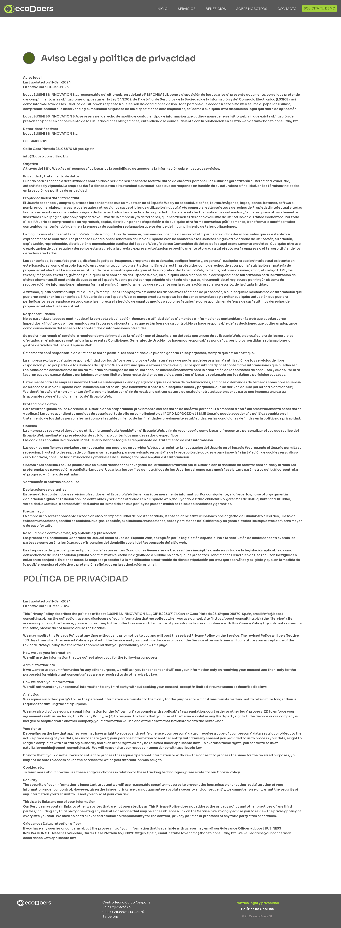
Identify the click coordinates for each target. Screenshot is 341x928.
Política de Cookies (257, 909)
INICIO (162, 9)
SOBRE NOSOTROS (251, 9)
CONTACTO (287, 9)
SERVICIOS (187, 9)
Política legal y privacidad (257, 903)
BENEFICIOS (216, 9)
